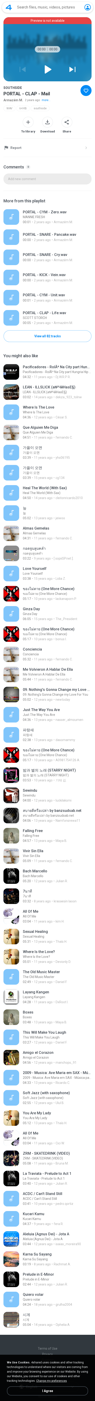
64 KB (23, 108)
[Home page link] (9, 7)
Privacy (47, 1354)
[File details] (47, 217)
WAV (9, 108)
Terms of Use (47, 1348)
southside (40, 108)
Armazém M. (13, 100)
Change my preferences (51, 1380)
